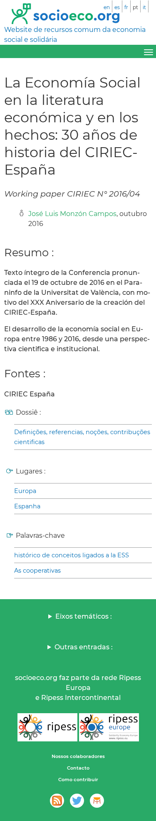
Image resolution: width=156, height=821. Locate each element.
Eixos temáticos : (83, 616)
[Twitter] (77, 801)
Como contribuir (78, 779)
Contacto (78, 768)
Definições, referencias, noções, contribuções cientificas (82, 437)
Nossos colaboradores (78, 756)
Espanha (27, 506)
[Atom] (57, 801)
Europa (25, 491)
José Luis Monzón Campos (72, 214)
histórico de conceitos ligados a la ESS (71, 555)
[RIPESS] (47, 727)
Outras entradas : (83, 647)
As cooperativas (37, 570)
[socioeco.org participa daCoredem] (97, 801)
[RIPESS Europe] (109, 727)
